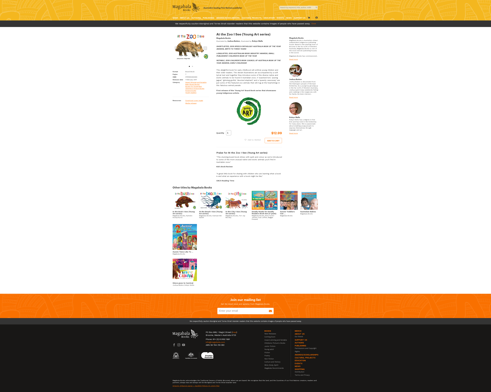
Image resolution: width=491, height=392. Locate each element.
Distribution (299, 372)
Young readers (190, 93)
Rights (297, 351)
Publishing (208, 18)
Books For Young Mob (193, 86)
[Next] (205, 48)
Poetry (267, 356)
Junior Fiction (269, 346)
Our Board (299, 336)
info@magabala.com (215, 342)
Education (269, 18)
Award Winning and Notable (196, 82)
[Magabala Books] (186, 8)
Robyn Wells (257, 41)
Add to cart (273, 140)
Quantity (220, 133)
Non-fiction (269, 359)
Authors (196, 18)
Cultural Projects (251, 18)
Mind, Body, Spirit (271, 365)
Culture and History (272, 362)
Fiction (267, 352)
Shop (175, 18)
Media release (191, 103)
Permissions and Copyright (305, 348)
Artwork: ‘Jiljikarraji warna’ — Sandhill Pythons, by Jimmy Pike (196, 386)
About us (184, 18)
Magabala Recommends (274, 368)
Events (280, 18)
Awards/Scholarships (227, 18)
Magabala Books (223, 38)
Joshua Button (233, 41)
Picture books (190, 90)
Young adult (269, 349)
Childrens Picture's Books (274, 343)
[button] (253, 140)
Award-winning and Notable (275, 340)
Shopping (300, 369)
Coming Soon (269, 337)
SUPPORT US (299, 18)
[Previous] (176, 48)
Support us (301, 340)
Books (267, 331)
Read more (293, 59)
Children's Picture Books (194, 88)
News (289, 18)
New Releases (270, 334)
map (234, 332)
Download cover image (194, 100)
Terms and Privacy (302, 375)
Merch (298, 331)
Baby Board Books (192, 84)
